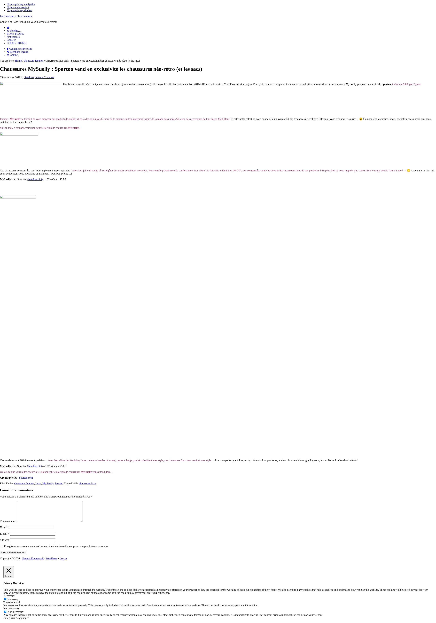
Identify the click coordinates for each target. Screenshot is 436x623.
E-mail (4, 533)
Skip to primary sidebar (19, 10)
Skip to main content (18, 7)
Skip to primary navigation (21, 4)
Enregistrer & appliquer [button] (16, 618)
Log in (63, 558)
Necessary (13, 599)
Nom (3, 527)
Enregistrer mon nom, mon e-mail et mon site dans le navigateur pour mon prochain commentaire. (56, 546)
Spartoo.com (26, 477)
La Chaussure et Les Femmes (16, 16)
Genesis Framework (33, 558)
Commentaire (8, 521)
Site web (4, 539)
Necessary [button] (8, 595)
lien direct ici (35, 466)
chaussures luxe (87, 483)
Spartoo (59, 483)
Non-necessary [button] (11, 608)
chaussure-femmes (24, 483)
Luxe (38, 483)
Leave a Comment (44, 77)
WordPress (51, 558)
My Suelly (47, 483)
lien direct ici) (35, 179)
